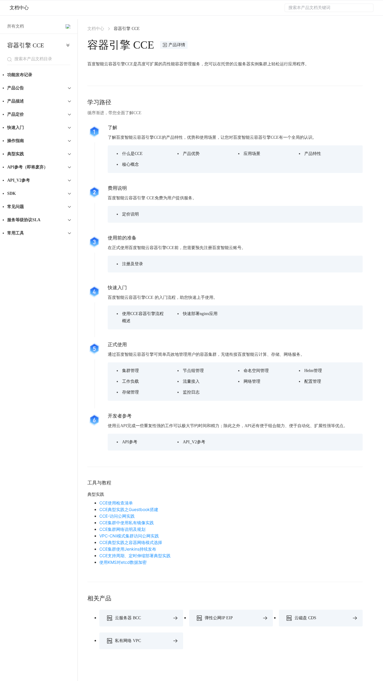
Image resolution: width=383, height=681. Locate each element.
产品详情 (176, 45)
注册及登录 (132, 264)
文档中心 (19, 7)
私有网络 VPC (128, 640)
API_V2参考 (194, 442)
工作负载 (130, 381)
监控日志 (191, 392)
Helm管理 (313, 370)
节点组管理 (193, 370)
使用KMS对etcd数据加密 (123, 562)
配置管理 (312, 381)
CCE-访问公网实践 (117, 516)
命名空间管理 (256, 370)
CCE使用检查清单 (116, 502)
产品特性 (312, 153)
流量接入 (191, 381)
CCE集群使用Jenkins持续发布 (127, 549)
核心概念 (130, 164)
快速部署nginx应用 (200, 313)
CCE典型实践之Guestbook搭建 (128, 509)
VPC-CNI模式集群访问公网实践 (129, 535)
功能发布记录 (19, 75)
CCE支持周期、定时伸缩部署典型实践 (135, 555)
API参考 (129, 442)
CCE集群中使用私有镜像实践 (126, 522)
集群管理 (130, 370)
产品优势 (191, 153)
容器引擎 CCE (25, 45)
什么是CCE (132, 153)
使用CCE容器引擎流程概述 (143, 317)
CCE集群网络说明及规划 (122, 529)
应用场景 (252, 153)
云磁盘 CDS (305, 618)
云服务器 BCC (128, 618)
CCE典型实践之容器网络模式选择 (130, 542)
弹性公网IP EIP (219, 618)
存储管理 (130, 392)
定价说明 (130, 214)
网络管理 (252, 381)
